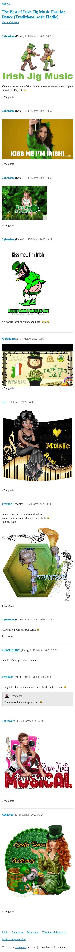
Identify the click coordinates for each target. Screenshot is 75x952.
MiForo (6, 3)
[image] (24, 203)
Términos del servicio (54, 932)
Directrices (33, 932)
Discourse (20, 947)
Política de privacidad (14, 939)
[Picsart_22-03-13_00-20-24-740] (37, 862)
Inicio (5, 932)
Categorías (17, 932)
